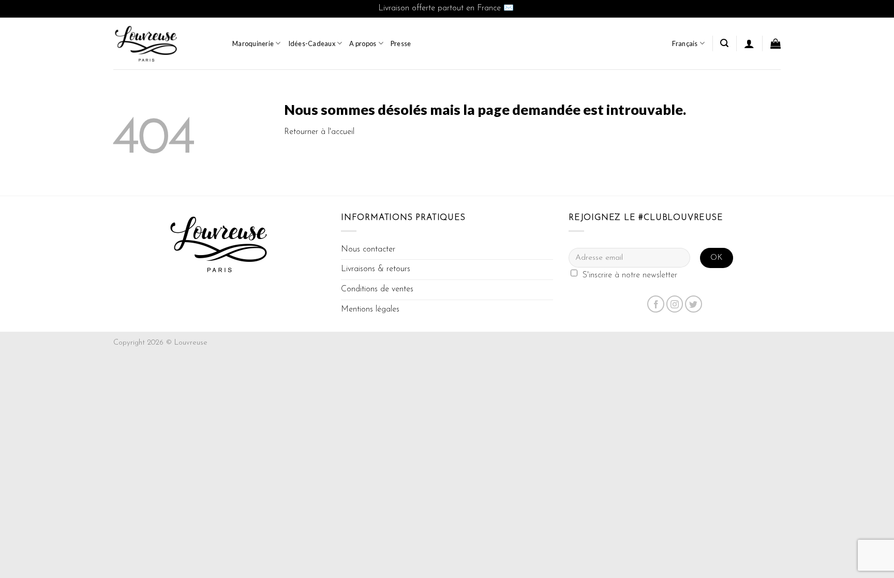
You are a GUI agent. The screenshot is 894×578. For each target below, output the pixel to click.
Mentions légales (370, 309)
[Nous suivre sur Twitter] (693, 304)
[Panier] (775, 43)
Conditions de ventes (377, 289)
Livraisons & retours (375, 269)
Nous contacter (368, 249)
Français (685, 43)
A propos (362, 43)
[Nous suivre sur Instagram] (674, 304)
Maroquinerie (253, 43)
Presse (401, 43)
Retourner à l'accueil (319, 132)
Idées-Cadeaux (311, 43)
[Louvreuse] (165, 43)
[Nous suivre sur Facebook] (655, 304)
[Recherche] (724, 43)
